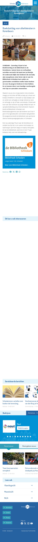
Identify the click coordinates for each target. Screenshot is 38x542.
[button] (7, 437)
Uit (6, 23)
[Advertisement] (19, 196)
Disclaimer (8, 522)
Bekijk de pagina (23, 428)
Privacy (8, 517)
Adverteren (9, 507)
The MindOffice (31, 531)
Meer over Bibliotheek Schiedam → (17, 165)
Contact (8, 512)
